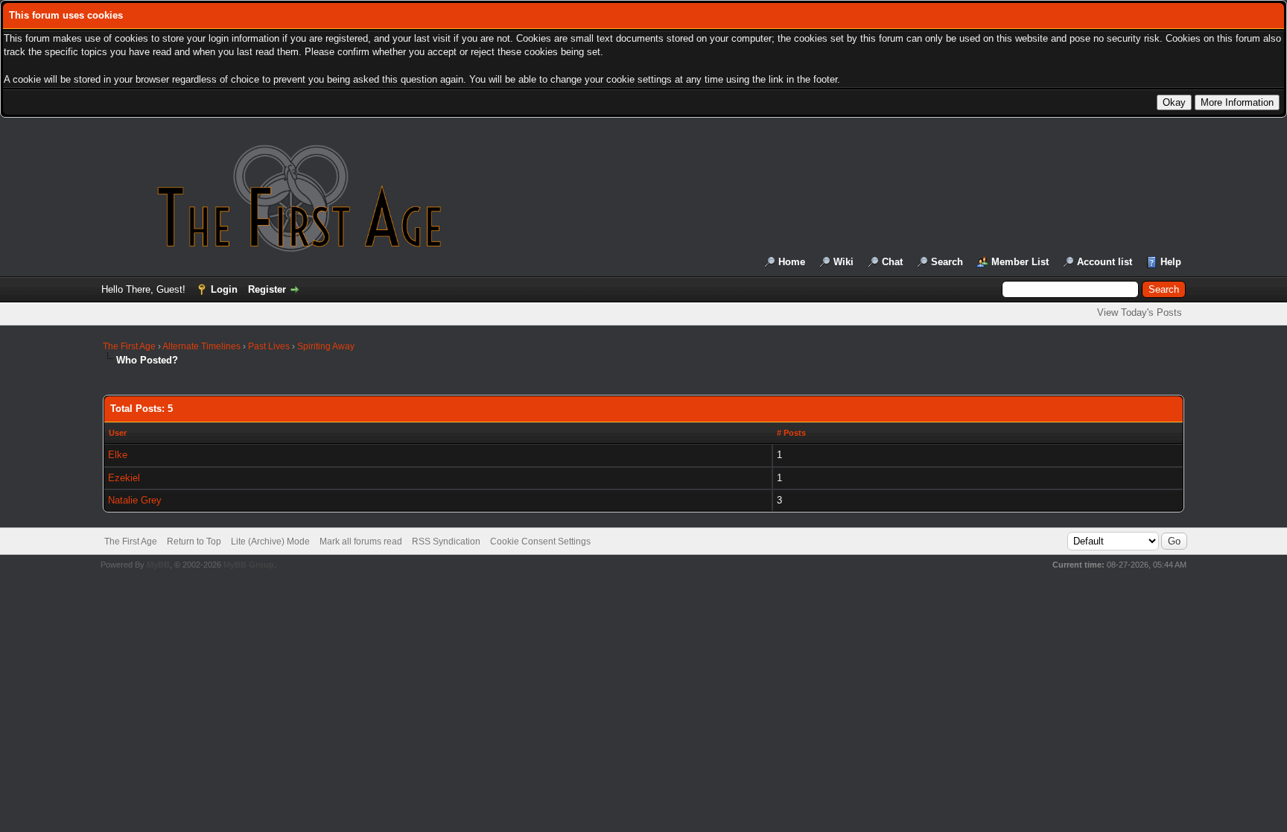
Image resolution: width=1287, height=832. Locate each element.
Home (791, 261)
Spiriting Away (326, 346)
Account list (1104, 261)
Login (224, 289)
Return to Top (194, 541)
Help (1170, 261)
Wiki (843, 261)
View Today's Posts (1139, 312)
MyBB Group (248, 564)
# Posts (791, 432)
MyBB (158, 564)
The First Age (129, 346)
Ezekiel (124, 477)
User (118, 432)
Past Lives (269, 346)
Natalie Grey (135, 500)
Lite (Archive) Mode (270, 541)
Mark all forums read (361, 541)
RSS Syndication (446, 541)
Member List (1020, 261)
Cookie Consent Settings (540, 541)
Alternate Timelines (201, 346)
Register (267, 289)
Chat (892, 261)
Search (947, 261)
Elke (117, 454)
